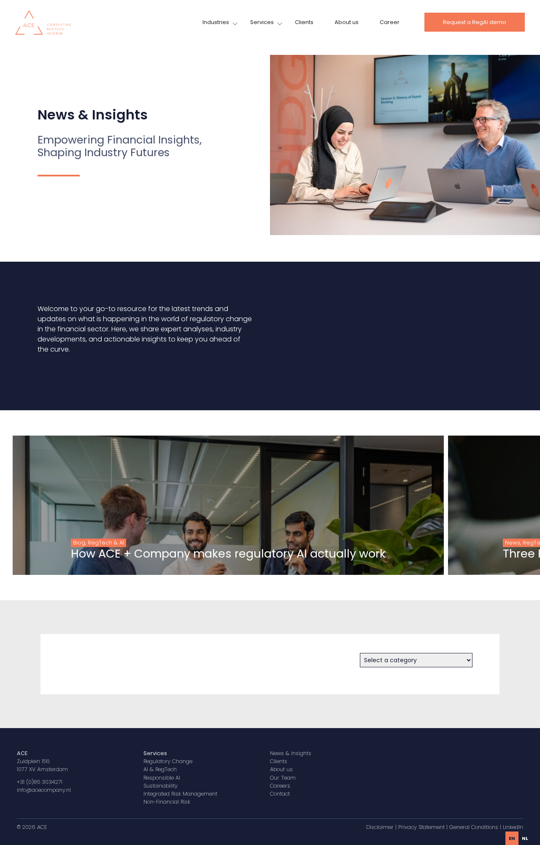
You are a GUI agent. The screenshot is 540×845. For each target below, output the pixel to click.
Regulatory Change (167, 761)
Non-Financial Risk (166, 801)
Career (390, 22)
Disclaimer (380, 827)
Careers (280, 785)
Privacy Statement (421, 827)
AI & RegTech (160, 769)
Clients (304, 22)
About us (347, 22)
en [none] (512, 838)
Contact (280, 793)
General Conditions (473, 827)
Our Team (283, 777)
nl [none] (525, 838)
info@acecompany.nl (44, 790)
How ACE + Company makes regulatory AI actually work (228, 553)
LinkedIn (513, 827)
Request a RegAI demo (474, 22)
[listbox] (518, 838)
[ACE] (43, 22)
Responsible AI (161, 777)
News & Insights (290, 753)
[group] (228, 505)
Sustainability (160, 785)
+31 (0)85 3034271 (39, 781)
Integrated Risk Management (180, 793)
